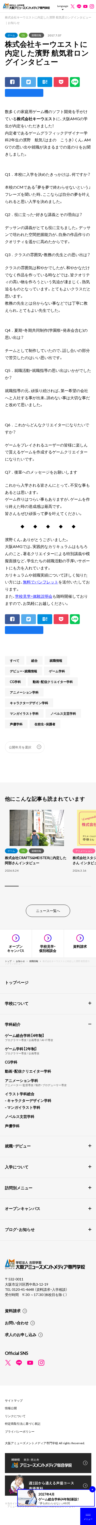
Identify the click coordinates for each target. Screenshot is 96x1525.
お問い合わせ (17, 1323)
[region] (48, 851)
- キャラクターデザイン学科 (28, 1100)
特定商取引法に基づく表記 (22, 1423)
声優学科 (16, 724)
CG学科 (15, 681)
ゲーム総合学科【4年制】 (24, 1035)
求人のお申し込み (20, 1334)
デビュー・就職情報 (23, 671)
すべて (14, 660)
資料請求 (13, 1310)
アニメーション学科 (24, 692)
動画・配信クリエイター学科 (53, 681)
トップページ (17, 982)
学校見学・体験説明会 (33, 596)
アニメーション (84, 851)
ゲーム (11, 35)
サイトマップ (14, 1400)
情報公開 (11, 1408)
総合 (34, 660)
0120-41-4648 (23, 1289)
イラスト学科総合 (19, 1093)
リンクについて (15, 1416)
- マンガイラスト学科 (22, 1107)
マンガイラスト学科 (24, 713)
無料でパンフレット (40, 582)
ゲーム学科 (57, 671)
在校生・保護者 (44, 724)
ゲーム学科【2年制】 (21, 1048)
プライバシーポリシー (19, 1431)
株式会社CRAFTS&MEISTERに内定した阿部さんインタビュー (35, 860)
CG (23, 35)
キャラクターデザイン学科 (29, 702)
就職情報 (36, 35)
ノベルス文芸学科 (63, 713)
